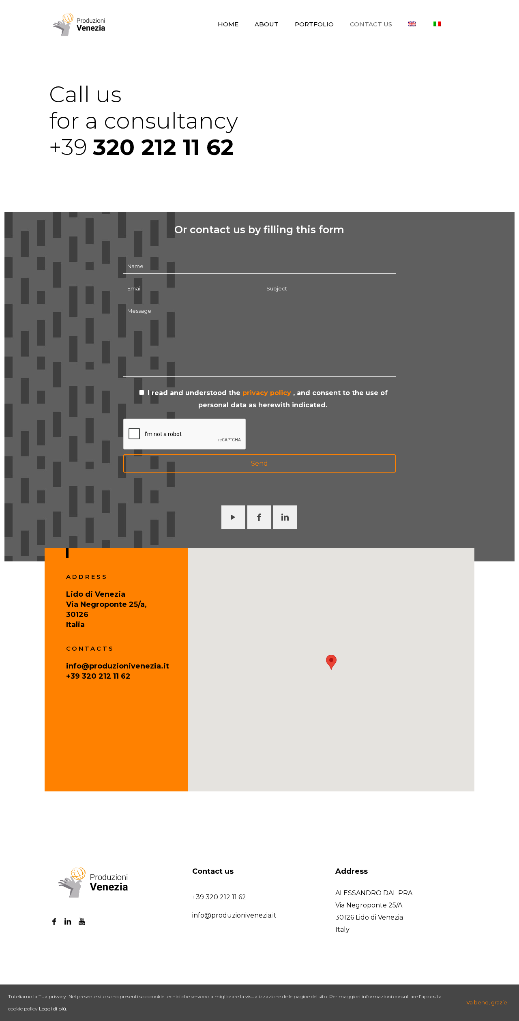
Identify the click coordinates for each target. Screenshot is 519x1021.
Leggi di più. (53, 1009)
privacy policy (267, 393)
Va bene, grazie (486, 1002)
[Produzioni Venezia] (79, 24)
